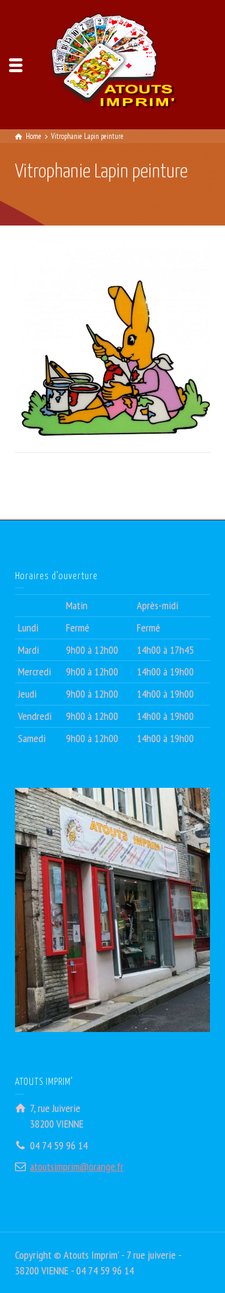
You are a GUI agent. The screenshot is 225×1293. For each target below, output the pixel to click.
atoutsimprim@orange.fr (77, 1166)
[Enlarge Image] (112, 339)
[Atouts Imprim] (113, 63)
